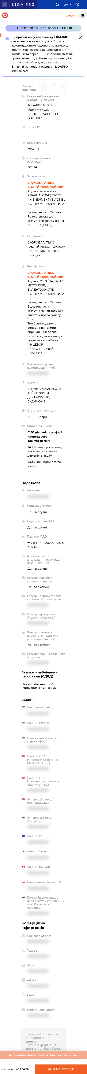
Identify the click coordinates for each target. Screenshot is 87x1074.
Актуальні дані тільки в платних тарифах (43, 1055)
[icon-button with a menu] (83, 15)
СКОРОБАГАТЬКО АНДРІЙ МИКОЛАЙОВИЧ (46, 185)
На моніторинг (62, 1069)
